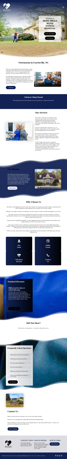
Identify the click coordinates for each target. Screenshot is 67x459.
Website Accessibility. (41, 455)
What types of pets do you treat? (18, 359)
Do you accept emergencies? (17, 363)
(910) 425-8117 (28, 445)
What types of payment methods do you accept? (19, 376)
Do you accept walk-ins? (16, 367)
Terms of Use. (34, 455)
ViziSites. (29, 455)
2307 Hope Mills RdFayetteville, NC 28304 (26, 443)
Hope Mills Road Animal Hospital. (11, 455)
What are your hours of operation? (19, 371)
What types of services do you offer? (19, 354)
